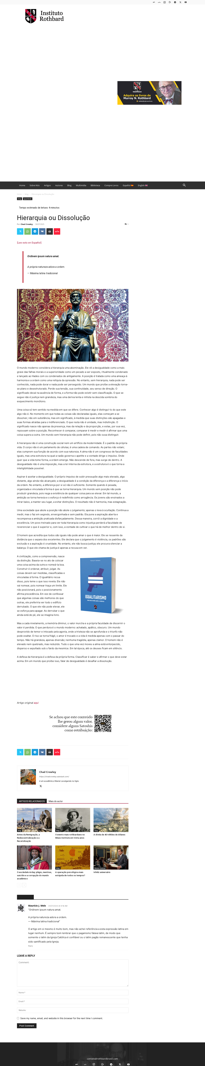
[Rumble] (169, 2)
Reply (30, 946)
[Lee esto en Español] (29, 242)
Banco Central (99, 868)
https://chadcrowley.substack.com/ (54, 776)
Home (22, 185)
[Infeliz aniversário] (111, 857)
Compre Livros (111, 185)
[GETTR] (159, 2)
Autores (59, 185)
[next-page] (24, 885)
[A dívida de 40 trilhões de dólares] (111, 820)
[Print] (49, 231)
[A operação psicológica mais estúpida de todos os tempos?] (72, 857)
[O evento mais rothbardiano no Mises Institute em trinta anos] (72, 820)
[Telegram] (175, 2)
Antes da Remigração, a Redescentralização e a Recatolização (28, 837)
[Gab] (154, 2)
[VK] (42, 231)
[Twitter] (180, 2)
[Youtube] (185, 2)
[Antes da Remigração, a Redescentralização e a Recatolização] (34, 820)
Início (19, 194)
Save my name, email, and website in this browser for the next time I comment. (61, 1018)
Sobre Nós (35, 185)
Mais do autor (56, 801)
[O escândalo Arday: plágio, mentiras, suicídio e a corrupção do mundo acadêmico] (34, 857)
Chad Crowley (27, 224)
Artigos (47, 185)
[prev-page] (19, 885)
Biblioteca (95, 185)
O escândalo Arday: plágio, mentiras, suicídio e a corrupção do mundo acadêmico (34, 875)
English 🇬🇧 (143, 185)
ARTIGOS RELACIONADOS (32, 801)
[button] (184, 185)
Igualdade (27, 199)
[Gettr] (57, 231)
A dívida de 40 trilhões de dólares (109, 834)
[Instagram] (164, 2)
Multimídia (81, 185)
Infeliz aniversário (102, 872)
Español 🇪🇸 (128, 185)
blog (27, 194)
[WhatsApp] (27, 231)
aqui (36, 702)
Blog (69, 185)
